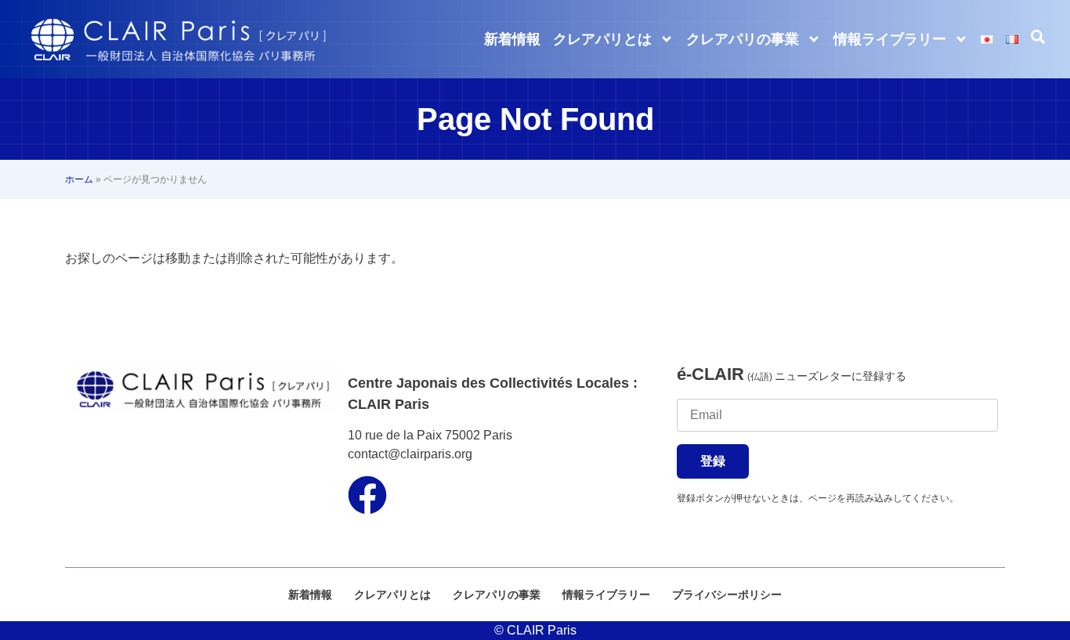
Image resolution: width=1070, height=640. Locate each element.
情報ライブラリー (889, 39)
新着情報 (512, 39)
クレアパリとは (602, 39)
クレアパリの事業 (742, 39)
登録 (712, 461)
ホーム (79, 179)
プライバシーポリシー (727, 594)
